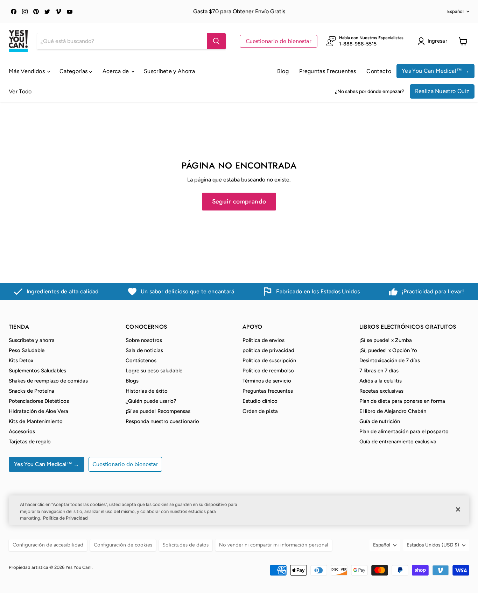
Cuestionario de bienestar (278, 41)
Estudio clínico (259, 401)
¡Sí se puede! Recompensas (158, 411)
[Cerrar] (458, 509)
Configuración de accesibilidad (48, 545)
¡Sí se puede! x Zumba (385, 340)
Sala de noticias (144, 350)
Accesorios (22, 431)
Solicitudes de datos (186, 545)
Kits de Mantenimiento (36, 421)
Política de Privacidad (65, 518)
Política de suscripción (269, 360)
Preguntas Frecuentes (327, 71)
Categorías (74, 71)
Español (455, 11)
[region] (239, 510)
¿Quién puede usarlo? (151, 401)
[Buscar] (216, 41)
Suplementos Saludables (37, 370)
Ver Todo (20, 91)
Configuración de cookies (123, 545)
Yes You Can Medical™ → (435, 70)
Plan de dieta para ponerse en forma (402, 401)
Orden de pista (260, 411)
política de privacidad (268, 350)
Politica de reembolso (268, 370)
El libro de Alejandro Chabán (392, 411)
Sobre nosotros (144, 340)
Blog (283, 71)
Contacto (378, 71)
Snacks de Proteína (31, 391)
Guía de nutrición (379, 421)
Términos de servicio (266, 381)
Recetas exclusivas (381, 391)
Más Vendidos (27, 71)
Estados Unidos (433, 545)
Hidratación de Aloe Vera (38, 411)
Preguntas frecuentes (267, 391)
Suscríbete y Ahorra (169, 71)
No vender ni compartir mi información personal (273, 545)
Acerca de (117, 71)
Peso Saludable (26, 350)
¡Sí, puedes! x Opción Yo (388, 350)
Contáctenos (141, 360)
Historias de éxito (147, 391)
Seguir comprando (239, 201)
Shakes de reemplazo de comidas (48, 381)
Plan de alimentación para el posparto (404, 431)
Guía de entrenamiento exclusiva (397, 441)
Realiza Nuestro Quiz (442, 91)
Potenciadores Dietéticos (39, 401)
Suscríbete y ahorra (32, 340)
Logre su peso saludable (154, 370)
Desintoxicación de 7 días (389, 360)
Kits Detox (21, 360)
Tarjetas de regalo (30, 441)
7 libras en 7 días (379, 370)
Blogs (132, 381)
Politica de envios (263, 340)
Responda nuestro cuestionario (162, 421)
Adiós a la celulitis (380, 381)
